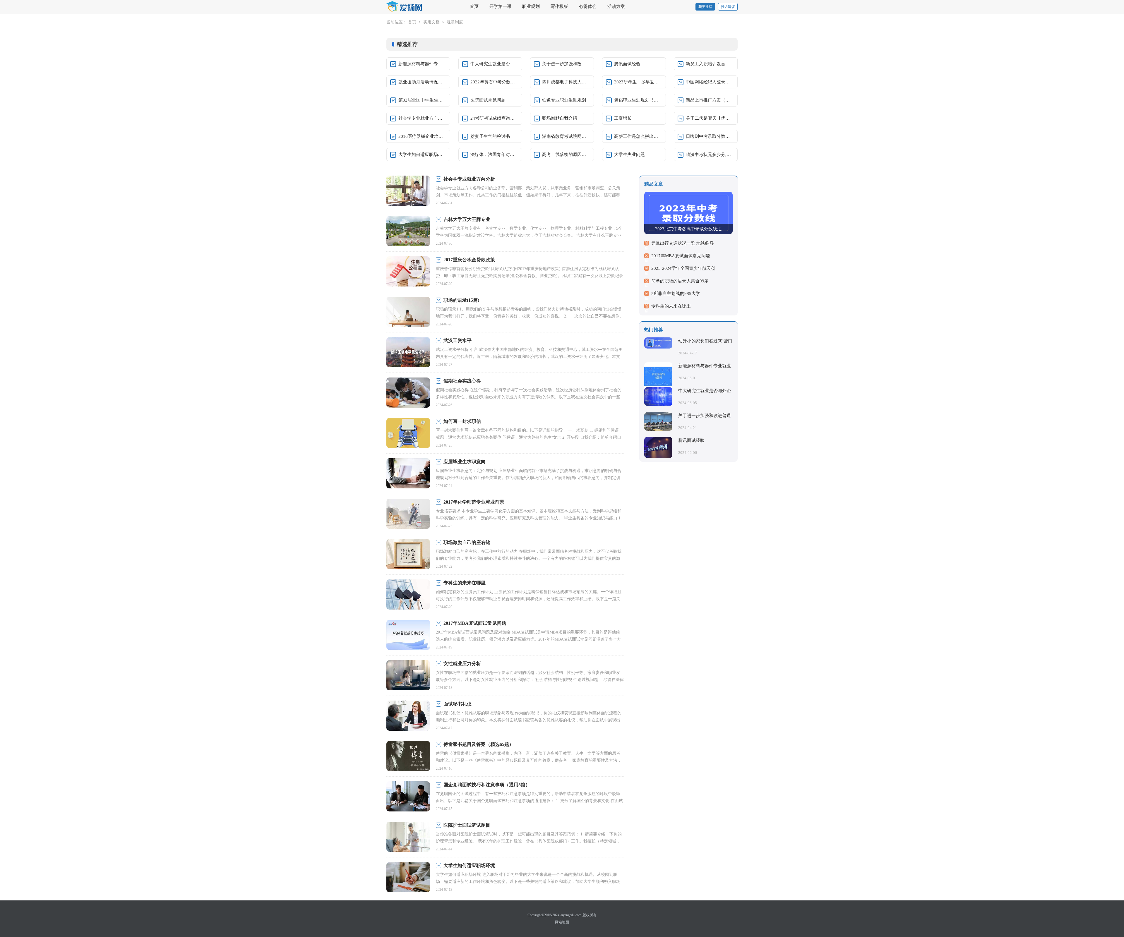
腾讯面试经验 (627, 63)
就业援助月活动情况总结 (422, 82)
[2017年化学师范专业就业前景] (408, 514)
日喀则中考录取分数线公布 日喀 (710, 136)
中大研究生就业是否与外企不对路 (494, 63)
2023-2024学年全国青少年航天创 (683, 268)
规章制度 (455, 22)
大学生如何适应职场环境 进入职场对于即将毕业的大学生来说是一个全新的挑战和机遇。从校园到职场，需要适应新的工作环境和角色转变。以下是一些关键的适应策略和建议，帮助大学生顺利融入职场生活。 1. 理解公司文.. (528, 881)
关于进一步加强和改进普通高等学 (566, 63)
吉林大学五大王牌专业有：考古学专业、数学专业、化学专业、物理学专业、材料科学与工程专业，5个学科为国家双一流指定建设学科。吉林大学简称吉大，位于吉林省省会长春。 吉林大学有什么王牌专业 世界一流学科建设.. (529, 235)
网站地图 (562, 922)
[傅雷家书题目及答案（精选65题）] (408, 756)
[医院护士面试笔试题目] (408, 837)
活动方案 (616, 6)
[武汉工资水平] (408, 352)
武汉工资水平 (457, 340)
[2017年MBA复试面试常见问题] (408, 635)
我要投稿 (705, 7)
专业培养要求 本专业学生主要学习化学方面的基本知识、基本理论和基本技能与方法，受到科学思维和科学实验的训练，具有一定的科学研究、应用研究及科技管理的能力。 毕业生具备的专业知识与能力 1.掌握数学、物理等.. (529, 518)
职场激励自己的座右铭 (466, 542)
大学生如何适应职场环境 (422, 154)
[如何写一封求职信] (408, 433)
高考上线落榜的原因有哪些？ (566, 154)
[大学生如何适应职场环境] (408, 877)
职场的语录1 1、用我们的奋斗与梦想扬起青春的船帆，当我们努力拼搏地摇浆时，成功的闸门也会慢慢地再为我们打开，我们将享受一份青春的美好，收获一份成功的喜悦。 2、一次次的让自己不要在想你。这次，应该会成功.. (529, 316)
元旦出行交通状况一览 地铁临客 (682, 243)
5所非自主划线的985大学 (675, 293)
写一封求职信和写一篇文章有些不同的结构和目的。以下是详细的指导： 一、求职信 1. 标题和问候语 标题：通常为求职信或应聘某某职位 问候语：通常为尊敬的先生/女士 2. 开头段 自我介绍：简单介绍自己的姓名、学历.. (528, 437)
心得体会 (588, 6)
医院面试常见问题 (488, 100)
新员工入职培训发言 (705, 63)
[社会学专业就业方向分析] (408, 191)
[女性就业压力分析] (408, 675)
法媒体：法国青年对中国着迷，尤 (494, 154)
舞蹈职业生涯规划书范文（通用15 (638, 100)
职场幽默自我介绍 (559, 118)
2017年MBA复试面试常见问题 (474, 623)
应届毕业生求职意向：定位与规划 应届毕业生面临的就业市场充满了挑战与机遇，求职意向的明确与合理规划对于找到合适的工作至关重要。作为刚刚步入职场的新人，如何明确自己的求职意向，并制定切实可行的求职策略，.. (528, 477)
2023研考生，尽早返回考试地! (638, 82)
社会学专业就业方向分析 (422, 118)
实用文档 (431, 22)
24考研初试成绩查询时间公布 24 (494, 118)
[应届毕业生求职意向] (408, 474)
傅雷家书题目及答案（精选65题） (478, 744)
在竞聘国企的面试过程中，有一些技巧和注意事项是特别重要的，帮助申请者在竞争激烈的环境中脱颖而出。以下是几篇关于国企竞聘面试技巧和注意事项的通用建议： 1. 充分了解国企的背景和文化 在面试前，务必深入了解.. (529, 801)
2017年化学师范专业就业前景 (473, 502)
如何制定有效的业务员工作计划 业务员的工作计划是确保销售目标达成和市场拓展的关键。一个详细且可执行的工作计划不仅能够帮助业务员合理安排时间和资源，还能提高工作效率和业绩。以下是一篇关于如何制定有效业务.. (528, 599)
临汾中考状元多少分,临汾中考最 (710, 154)
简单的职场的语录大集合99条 (680, 281)
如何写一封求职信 (462, 421)
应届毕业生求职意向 (464, 461)
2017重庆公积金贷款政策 (469, 259)
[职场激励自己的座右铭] (408, 554)
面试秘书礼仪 (457, 703)
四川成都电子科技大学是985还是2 (566, 82)
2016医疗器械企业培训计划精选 (422, 136)
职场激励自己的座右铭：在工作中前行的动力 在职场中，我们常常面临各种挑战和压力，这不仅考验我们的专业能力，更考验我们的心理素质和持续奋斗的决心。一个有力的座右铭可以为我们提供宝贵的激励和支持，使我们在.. (528, 558)
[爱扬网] (404, 7)
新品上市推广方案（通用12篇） (710, 100)
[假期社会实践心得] (408, 393)
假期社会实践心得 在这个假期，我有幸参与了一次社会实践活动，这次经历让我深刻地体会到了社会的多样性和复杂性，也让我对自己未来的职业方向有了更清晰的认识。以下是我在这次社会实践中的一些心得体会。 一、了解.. (528, 397)
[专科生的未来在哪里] (408, 595)
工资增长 (623, 118)
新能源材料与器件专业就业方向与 (422, 63)
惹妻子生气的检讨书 (490, 136)
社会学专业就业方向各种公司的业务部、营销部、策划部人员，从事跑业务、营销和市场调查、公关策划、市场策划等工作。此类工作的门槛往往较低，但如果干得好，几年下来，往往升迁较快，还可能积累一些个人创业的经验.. (528, 195)
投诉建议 (728, 7)
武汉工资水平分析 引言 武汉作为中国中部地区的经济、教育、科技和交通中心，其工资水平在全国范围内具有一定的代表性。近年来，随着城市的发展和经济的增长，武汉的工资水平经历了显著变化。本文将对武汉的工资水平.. (529, 356)
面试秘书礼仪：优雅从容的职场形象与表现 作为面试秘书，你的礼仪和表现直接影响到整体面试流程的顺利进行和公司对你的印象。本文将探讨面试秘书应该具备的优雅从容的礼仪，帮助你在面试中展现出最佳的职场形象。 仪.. (528, 720)
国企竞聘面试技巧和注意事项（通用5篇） (486, 784)
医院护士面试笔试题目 (466, 825)
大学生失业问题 (629, 154)
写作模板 (559, 6)
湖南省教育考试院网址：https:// (566, 136)
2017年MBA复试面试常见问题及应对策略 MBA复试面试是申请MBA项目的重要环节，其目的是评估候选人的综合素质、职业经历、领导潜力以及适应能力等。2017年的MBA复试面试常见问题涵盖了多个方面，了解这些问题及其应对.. (528, 639)
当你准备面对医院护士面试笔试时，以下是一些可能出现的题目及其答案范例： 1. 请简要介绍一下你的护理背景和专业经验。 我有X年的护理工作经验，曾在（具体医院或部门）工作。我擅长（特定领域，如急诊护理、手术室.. (529, 841)
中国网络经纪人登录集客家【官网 (710, 82)
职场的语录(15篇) (461, 300)
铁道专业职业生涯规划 (564, 100)
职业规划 (531, 6)
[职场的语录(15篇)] (408, 312)
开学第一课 (500, 6)
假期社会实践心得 (462, 380)
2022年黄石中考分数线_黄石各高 (494, 82)
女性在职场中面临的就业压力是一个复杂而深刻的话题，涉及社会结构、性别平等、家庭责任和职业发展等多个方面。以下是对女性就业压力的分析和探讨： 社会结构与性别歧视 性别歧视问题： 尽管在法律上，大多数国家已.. (530, 679)
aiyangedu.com (571, 915)
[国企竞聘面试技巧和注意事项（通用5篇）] (408, 797)
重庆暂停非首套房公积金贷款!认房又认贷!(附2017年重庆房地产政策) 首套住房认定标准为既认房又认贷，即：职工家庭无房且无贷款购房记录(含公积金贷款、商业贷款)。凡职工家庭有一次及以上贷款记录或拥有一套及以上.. (529, 276)
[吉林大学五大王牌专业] (408, 231)
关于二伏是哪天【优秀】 (710, 118)
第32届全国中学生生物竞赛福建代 (422, 100)
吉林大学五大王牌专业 (466, 219)
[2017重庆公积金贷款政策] (408, 272)
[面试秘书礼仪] (408, 716)
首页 (474, 6)
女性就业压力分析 (462, 663)
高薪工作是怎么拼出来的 (638, 136)
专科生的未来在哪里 (464, 582)
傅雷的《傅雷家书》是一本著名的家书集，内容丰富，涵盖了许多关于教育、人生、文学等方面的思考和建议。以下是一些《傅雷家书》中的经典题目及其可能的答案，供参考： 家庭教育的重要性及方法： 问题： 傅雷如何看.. (528, 760)
